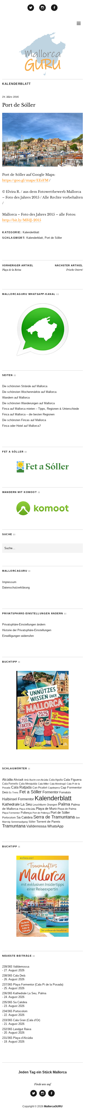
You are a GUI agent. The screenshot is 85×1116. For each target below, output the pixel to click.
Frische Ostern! (69, 268)
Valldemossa (36, 826)
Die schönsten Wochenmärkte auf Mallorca (29, 391)
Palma (64, 804)
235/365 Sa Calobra (14, 1002)
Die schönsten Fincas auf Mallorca (24, 420)
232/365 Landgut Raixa (16, 1029)
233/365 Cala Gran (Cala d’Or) (21, 1020)
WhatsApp (55, 826)
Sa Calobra (24, 817)
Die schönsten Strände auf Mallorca (24, 386)
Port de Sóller (53, 237)
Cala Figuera (73, 779)
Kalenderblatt (16, 83)
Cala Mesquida (28, 783)
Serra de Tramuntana (54, 817)
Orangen (52, 804)
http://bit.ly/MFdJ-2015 (21, 220)
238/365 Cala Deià (13, 975)
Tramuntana (14, 826)
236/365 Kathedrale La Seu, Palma (24, 993)
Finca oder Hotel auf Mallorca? (21, 425)
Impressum (9, 582)
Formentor (50, 792)
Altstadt (18, 779)
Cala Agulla (56, 779)
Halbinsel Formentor (18, 799)
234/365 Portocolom (14, 1011)
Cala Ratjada (21, 787)
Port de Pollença (41, 812)
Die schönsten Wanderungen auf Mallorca (28, 403)
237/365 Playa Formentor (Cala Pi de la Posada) (32, 984)
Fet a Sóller (30, 791)
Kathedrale (11, 804)
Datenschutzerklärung (16, 587)
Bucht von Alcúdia (38, 779)
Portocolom (9, 817)
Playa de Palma (67, 808)
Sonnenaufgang (19, 821)
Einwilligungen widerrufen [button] (18, 635)
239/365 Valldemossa (15, 966)
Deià (5, 792)
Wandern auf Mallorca (16, 397)
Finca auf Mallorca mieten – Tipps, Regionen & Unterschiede (40, 408)
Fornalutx (65, 792)
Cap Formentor (71, 787)
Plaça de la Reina (17, 268)
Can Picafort (39, 787)
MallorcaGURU (53, 1106)
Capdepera (54, 787)
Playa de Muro (46, 808)
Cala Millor (43, 783)
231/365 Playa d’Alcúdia (17, 1037)
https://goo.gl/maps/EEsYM (25, 180)
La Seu (26, 804)
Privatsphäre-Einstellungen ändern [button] (23, 624)
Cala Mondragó (58, 783)
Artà (26, 779)
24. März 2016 (10, 96)
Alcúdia (7, 779)
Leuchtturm (39, 804)
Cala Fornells (10, 783)
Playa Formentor (11, 812)
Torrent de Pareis (48, 821)
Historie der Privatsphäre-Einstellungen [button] (26, 630)
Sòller (32, 821)
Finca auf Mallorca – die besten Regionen (28, 414)
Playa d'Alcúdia (27, 809)
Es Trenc (14, 792)
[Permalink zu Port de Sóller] (42, 165)
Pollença (26, 812)
